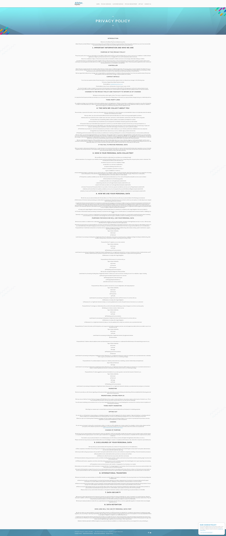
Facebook (148, 532)
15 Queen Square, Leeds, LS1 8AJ (84, 531)
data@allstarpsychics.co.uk (116, 84)
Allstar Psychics (79, 3)
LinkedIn (150, 532)
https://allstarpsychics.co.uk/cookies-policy (113, 427)
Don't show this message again (206, 532)
